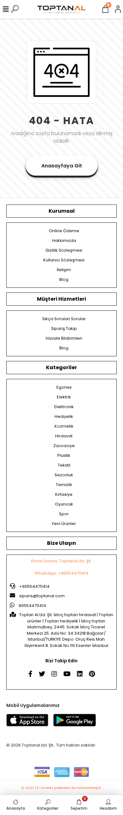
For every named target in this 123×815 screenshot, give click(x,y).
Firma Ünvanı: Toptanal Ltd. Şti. (61, 561)
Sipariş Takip (64, 328)
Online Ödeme (64, 231)
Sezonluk (64, 475)
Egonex (64, 387)
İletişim (64, 270)
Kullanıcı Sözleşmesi (64, 260)
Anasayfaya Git (61, 165)
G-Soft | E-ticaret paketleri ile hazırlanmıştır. (61, 787)
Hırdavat (64, 436)
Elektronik (64, 407)
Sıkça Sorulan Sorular (64, 319)
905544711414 (32, 606)
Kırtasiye (64, 494)
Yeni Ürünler (64, 524)
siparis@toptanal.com (42, 596)
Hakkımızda (64, 240)
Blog (63, 279)
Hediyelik (64, 416)
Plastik (63, 455)
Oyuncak (64, 504)
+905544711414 (34, 586)
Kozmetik (64, 426)
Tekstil (64, 465)
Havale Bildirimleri (64, 338)
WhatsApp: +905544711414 (61, 573)
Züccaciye (64, 446)
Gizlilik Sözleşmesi (63, 250)
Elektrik (64, 397)
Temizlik (64, 485)
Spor (64, 514)
